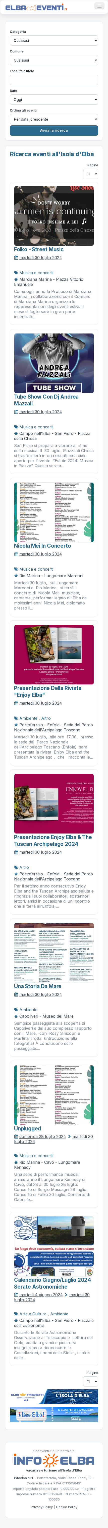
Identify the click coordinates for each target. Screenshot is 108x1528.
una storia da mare (38, 986)
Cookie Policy (66, 1507)
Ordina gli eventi (23, 110)
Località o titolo (22, 71)
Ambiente (28, 718)
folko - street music (39, 249)
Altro (46, 718)
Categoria (18, 32)
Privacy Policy (42, 1507)
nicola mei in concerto (42, 546)
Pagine (92, 165)
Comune (16, 51)
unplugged (27, 1128)
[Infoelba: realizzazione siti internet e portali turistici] (54, 1460)
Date (13, 91)
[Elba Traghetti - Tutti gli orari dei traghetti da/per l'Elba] (54, 1396)
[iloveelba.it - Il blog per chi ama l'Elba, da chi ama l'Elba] (54, 1414)
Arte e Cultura (32, 1313)
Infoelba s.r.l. (24, 1478)
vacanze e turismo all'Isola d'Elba (54, 1470)
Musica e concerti (36, 272)
